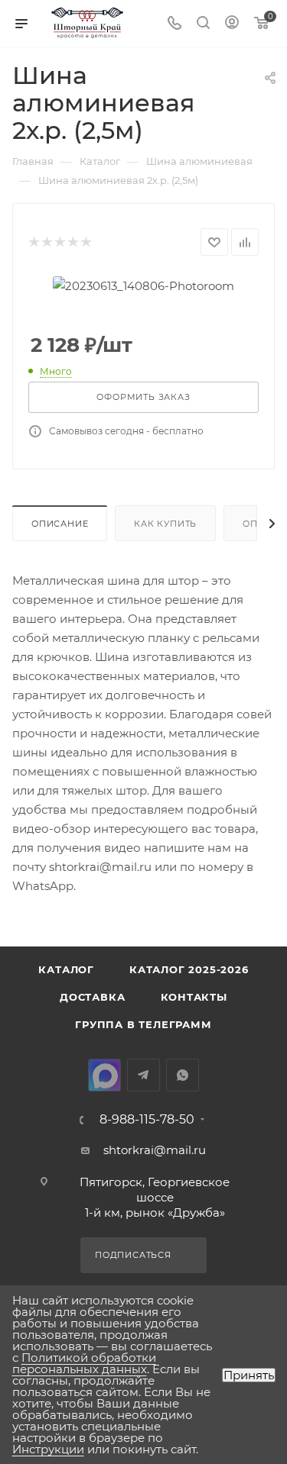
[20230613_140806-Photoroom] (143, 284)
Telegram (143, 1075)
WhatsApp (182, 1075)
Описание (59, 523)
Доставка (92, 997)
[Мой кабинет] (232, 24)
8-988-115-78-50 (146, 1120)
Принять (248, 1375)
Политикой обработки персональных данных (84, 1363)
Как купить (165, 523)
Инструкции (48, 1449)
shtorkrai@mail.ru (100, 866)
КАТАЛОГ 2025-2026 (189, 969)
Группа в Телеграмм (143, 1024)
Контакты (194, 997)
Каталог (66, 969)
